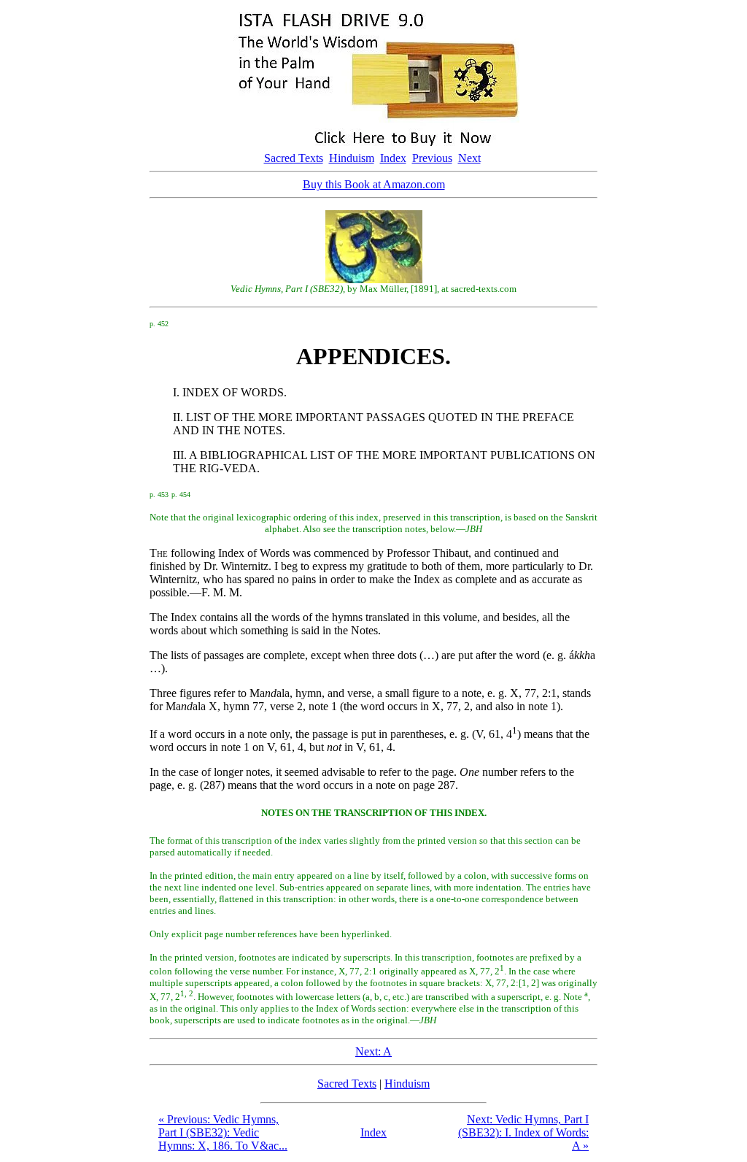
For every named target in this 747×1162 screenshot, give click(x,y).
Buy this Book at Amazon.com (374, 184)
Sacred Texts (293, 158)
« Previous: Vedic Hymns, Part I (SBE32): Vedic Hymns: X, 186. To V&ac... (222, 1132)
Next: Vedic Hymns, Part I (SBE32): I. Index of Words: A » (523, 1132)
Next (469, 158)
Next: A (373, 1051)
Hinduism (351, 158)
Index (393, 158)
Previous (432, 158)
